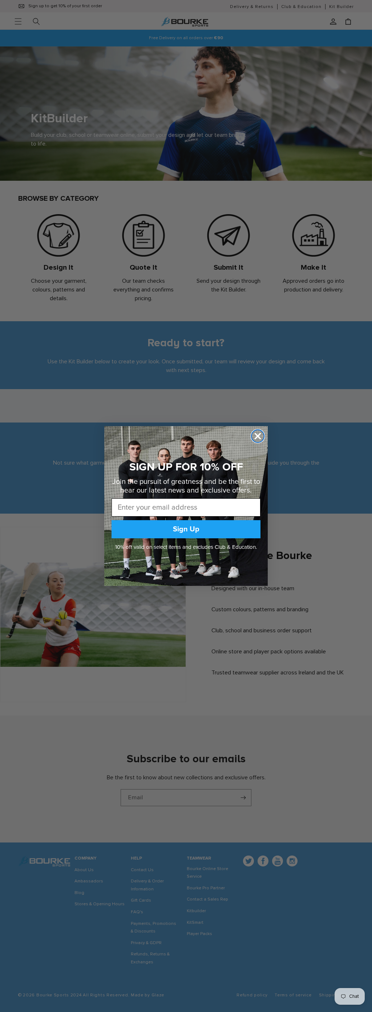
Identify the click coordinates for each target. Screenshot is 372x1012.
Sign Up (186, 529)
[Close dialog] (257, 436)
